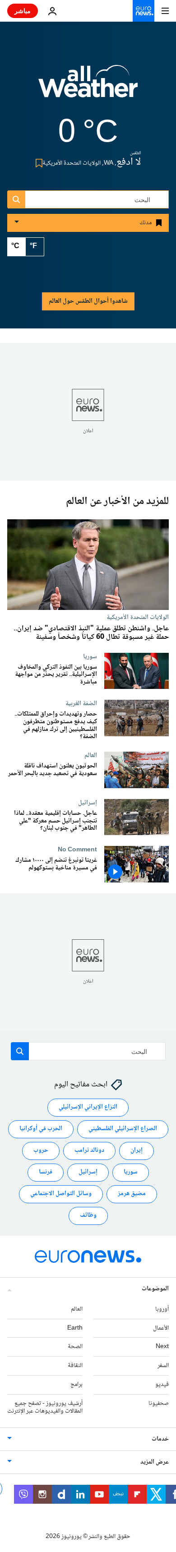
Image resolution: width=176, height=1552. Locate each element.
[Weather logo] (88, 87)
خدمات (160, 1439)
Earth (75, 1328)
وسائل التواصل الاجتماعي (61, 1194)
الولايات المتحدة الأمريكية (138, 617)
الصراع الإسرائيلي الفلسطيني (122, 1129)
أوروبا (162, 1309)
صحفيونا (158, 1403)
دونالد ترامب (89, 1151)
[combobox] (88, 199)
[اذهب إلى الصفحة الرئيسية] (143, 11)
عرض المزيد (154, 1462)
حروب (40, 1151)
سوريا (90, 656)
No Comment (77, 850)
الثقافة (75, 1365)
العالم (90, 755)
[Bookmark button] (37, 163)
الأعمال (161, 1328)
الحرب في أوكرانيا (40, 1129)
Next (162, 1347)
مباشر (22, 10)
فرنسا (45, 1172)
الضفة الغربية (81, 703)
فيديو (162, 1384)
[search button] (16, 199)
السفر (163, 1365)
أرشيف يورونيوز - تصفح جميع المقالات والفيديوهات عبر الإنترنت (45, 1407)
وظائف (88, 1215)
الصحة (75, 1347)
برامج (76, 1384)
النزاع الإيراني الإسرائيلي (88, 1107)
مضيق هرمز (132, 1194)
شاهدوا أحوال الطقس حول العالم (88, 301)
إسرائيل (87, 802)
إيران (136, 1151)
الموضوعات (155, 1289)
